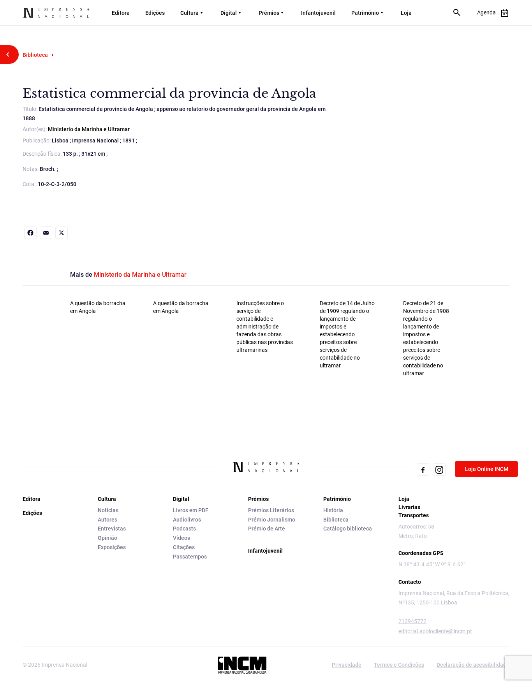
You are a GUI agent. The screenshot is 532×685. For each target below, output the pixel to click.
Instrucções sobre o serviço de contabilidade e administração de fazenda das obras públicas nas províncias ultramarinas (264, 326)
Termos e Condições (399, 665)
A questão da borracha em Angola (97, 307)
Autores (107, 519)
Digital (228, 13)
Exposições (112, 547)
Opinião (107, 538)
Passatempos (190, 556)
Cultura (189, 13)
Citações (184, 547)
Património (365, 13)
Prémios (269, 13)
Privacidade (346, 665)
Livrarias (409, 507)
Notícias (108, 510)
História (333, 510)
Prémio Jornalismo (271, 519)
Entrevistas (112, 528)
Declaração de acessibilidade (473, 665)
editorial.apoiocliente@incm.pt (435, 631)
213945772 (412, 621)
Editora (121, 13)
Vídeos (181, 538)
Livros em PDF (190, 510)
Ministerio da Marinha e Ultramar (89, 129)
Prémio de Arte (266, 528)
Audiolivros (187, 519)
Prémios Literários (271, 510)
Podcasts (184, 528)
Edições (155, 13)
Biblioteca (35, 55)
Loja (406, 13)
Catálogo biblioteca (347, 528)
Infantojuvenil (318, 13)
